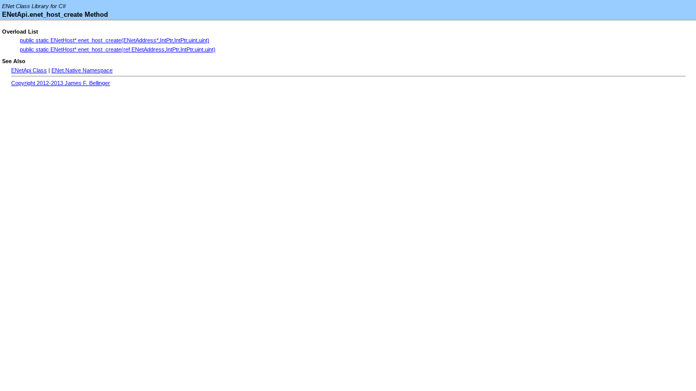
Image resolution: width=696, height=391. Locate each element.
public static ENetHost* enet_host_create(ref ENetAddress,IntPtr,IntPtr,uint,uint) (118, 49)
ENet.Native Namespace (82, 70)
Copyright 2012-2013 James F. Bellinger (60, 83)
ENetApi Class (29, 70)
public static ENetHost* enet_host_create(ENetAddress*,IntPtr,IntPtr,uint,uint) (114, 40)
